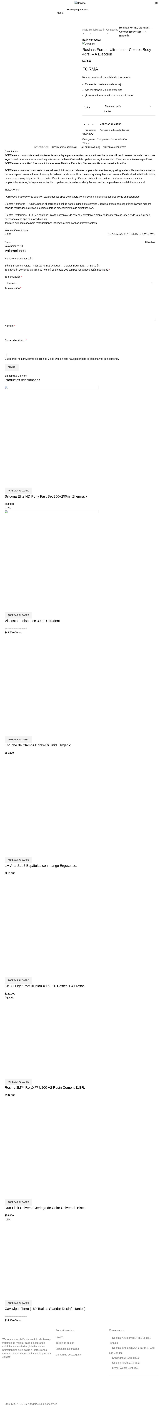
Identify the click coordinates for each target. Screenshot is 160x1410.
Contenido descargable (69, 1354)
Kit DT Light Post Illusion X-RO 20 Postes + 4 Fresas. (45, 986)
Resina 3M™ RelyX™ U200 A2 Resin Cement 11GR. (45, 1087)
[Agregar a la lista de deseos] (25, 484)
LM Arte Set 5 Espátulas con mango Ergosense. (41, 866)
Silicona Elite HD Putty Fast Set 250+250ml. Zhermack (46, 496)
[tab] (41, 147)
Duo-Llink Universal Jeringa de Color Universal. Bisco (45, 1208)
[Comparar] (8, 484)
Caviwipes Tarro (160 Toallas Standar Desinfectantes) (45, 1309)
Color (87, 107)
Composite (112, 29)
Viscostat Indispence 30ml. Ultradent (32, 621)
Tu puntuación (13, 276)
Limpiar (107, 111)
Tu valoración (13, 288)
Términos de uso (65, 1343)
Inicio (85, 29)
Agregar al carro (110, 124)
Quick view (17, 484)
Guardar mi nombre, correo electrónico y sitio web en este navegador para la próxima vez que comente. (62, 359)
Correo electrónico (16, 340)
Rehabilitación (97, 29)
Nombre (10, 325)
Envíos (59, 1337)
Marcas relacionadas (67, 1348)
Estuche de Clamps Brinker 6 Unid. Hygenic (38, 745)
